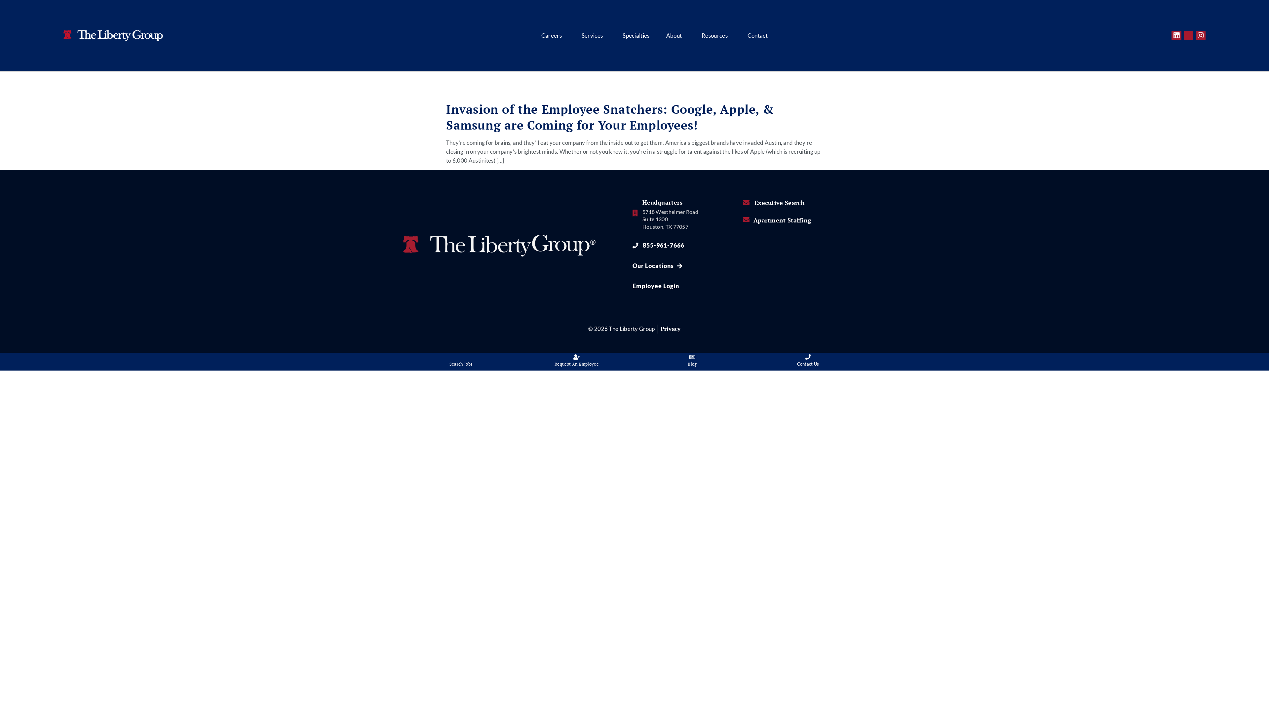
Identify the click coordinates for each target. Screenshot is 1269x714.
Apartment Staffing (782, 220)
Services (592, 35)
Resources (715, 35)
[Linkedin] (1176, 35)
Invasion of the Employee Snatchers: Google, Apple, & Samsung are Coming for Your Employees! (610, 117)
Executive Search (779, 203)
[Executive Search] (746, 202)
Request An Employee (577, 364)
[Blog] (692, 357)
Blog (692, 364)
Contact (758, 35)
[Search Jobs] (461, 357)
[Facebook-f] (1188, 35)
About (674, 35)
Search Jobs (461, 364)
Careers (551, 35)
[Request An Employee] (576, 357)
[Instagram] (1201, 35)
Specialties (636, 35)
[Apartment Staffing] (746, 220)
